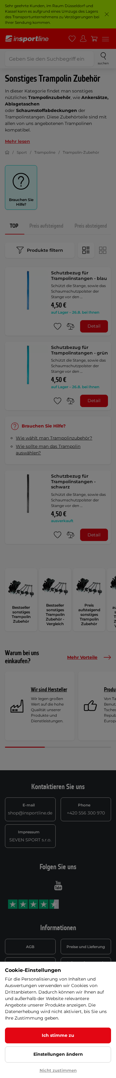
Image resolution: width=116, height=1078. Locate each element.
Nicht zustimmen (58, 1070)
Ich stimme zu (58, 1035)
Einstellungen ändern (58, 1054)
